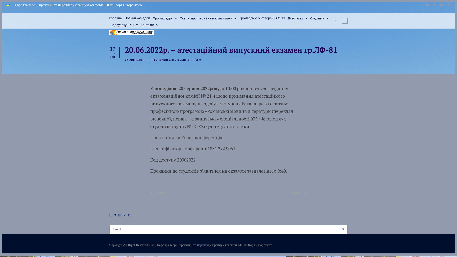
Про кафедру (163, 18)
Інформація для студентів (170, 60)
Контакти (147, 25)
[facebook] (434, 5)
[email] (427, 5)
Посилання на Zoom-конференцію (187, 137)
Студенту (317, 18)
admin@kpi (137, 60)
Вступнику (295, 18)
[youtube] (441, 5)
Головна (115, 18)
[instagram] (449, 5)
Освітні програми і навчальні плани (206, 18)
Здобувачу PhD (122, 25)
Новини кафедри (137, 18)
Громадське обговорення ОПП (262, 18)
